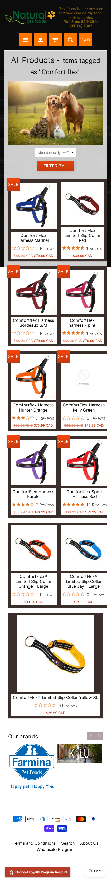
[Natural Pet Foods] (30, 17)
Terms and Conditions (34, 843)
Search (68, 843)
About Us (89, 843)
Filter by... (55, 165)
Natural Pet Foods (53, 863)
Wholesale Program (56, 849)
